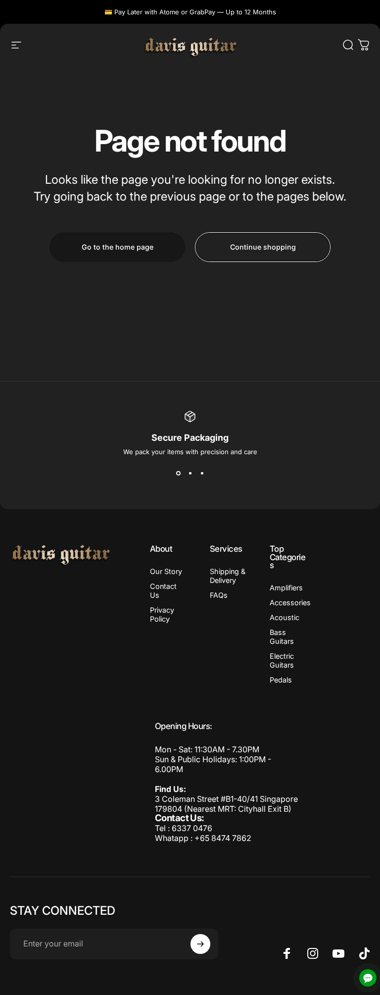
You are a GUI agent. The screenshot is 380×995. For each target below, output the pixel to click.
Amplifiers (286, 587)
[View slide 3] (202, 473)
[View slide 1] (178, 473)
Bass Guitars (282, 636)
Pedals (281, 680)
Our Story (166, 571)
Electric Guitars (282, 660)
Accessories (290, 602)
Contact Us (163, 590)
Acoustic (284, 617)
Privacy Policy (162, 614)
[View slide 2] (190, 473)
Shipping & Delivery (227, 575)
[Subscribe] (200, 944)
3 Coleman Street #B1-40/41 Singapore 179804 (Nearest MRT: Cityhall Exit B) (226, 804)
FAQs (219, 595)
